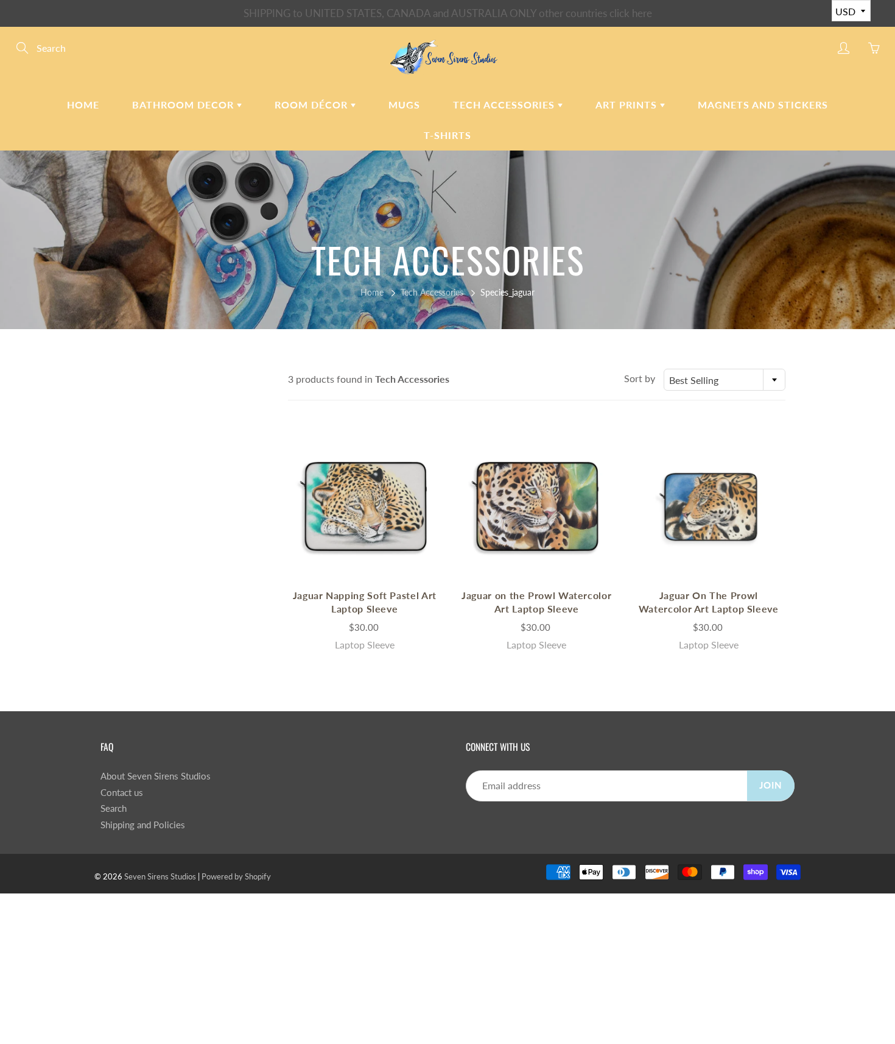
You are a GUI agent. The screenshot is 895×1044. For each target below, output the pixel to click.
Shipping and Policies (142, 825)
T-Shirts (447, 135)
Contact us (121, 792)
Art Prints (627, 104)
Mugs (404, 104)
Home (83, 104)
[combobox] (724, 380)
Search (113, 808)
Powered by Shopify (236, 876)
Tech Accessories (505, 104)
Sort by (639, 378)
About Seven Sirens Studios (155, 776)
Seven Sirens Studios (160, 876)
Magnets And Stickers (763, 104)
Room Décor (313, 104)
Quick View (364, 506)
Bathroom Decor (184, 104)
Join (770, 785)
